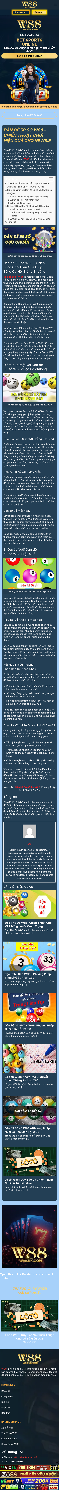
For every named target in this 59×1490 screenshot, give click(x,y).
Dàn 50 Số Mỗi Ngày (22, 203)
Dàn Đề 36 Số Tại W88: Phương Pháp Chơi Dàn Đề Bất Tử (29, 1027)
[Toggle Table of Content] (50, 179)
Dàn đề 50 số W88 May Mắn (25, 200)
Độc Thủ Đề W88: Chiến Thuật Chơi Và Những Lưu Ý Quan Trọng (28, 924)
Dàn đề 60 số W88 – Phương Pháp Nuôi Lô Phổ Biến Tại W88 (27, 1130)
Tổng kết (11, 222)
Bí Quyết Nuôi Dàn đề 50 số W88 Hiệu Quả (28, 206)
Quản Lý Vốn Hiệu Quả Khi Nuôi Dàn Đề (31, 219)
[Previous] (2, 1320)
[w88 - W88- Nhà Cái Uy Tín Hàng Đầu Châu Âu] (29, 5)
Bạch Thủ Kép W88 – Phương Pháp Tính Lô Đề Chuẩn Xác (28, 975)
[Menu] (55, 4)
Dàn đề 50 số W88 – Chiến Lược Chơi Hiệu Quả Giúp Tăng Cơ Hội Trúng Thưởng (28, 185)
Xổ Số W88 (36, 115)
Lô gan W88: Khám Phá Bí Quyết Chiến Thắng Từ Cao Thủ (26, 1078)
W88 (4, 1368)
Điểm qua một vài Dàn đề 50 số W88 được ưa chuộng (29, 192)
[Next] (56, 1320)
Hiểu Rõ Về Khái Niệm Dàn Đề (26, 209)
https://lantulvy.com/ (25, 1457)
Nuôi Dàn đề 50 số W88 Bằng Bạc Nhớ (30, 197)
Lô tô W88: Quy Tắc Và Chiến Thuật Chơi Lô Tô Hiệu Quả (29, 1181)
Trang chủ (22, 115)
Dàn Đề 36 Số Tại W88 (27, 787)
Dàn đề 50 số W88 (13, 276)
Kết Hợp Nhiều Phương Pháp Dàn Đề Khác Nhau (32, 214)
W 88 (26, 159)
